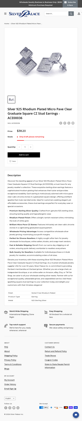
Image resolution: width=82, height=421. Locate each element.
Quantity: (12, 147)
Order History (10, 384)
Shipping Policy (11, 356)
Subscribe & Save (71, 3)
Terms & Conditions (12, 364)
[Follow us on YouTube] (13, 407)
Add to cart (24, 155)
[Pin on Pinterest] (64, 123)
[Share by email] (72, 123)
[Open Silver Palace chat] (76, 415)
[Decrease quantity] (19, 147)
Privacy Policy (10, 360)
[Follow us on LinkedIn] (17, 407)
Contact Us (50, 347)
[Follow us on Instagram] (9, 407)
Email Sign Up (10, 389)
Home (6, 24)
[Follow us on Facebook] (5, 407)
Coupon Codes (51, 360)
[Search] (71, 13)
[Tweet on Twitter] (68, 123)
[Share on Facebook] (60, 123)
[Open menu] (5, 13)
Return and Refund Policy (56, 351)
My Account (9, 380)
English (8, 398)
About (7, 351)
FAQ (6, 347)
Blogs (6, 369)
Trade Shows (50, 356)
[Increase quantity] (30, 147)
